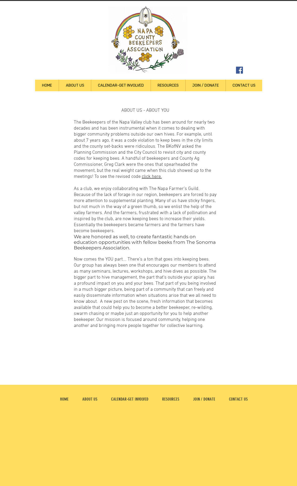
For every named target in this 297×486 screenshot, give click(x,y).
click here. (152, 176)
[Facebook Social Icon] (239, 70)
